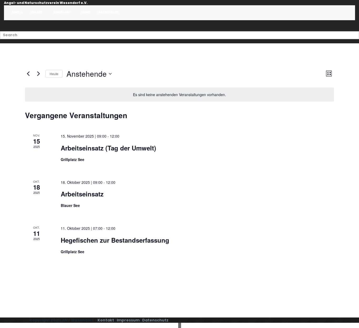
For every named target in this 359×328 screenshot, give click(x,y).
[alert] (179, 94)
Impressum (128, 320)
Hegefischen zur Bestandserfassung (115, 240)
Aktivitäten (108, 12)
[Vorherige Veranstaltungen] (28, 74)
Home (17, 12)
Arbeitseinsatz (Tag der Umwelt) (108, 147)
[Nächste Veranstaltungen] (38, 74)
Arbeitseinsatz (82, 193)
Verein (36, 12)
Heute (54, 73)
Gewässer (62, 12)
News (85, 12)
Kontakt (106, 320)
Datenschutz (155, 320)
